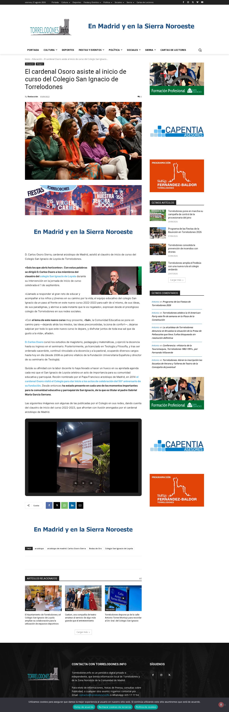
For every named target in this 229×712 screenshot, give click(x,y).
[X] (193, 2)
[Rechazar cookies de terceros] (224, 704)
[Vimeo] (197, 2)
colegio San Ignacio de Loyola (58, 276)
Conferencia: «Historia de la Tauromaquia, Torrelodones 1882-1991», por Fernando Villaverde (175, 349)
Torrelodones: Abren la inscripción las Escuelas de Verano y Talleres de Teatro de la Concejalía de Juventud (177, 364)
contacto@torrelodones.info (94, 695)
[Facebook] (183, 2)
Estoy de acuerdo (84, 707)
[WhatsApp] (64, 505)
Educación (37, 59)
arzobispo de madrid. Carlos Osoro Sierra (66, 548)
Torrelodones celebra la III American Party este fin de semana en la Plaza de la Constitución (176, 316)
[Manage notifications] (221, 704)
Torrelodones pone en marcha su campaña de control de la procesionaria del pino (185, 214)
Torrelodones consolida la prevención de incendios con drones (183, 248)
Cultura (69, 609)
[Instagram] (188, 2)
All (140, 578)
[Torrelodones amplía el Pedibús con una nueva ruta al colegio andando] (158, 267)
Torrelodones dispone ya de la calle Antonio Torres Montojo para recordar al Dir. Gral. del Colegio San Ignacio (123, 617)
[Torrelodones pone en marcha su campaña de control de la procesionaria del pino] (158, 215)
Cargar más (82, 632)
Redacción (33, 96)
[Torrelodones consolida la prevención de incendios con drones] (158, 249)
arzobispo (39, 548)
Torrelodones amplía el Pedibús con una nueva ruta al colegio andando (184, 266)
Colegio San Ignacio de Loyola (119, 548)
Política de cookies (146, 707)
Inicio (27, 59)
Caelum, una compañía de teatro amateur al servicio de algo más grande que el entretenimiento (80, 617)
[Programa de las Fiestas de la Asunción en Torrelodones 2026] (158, 233)
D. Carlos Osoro (34, 342)
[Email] (80, 505)
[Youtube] (202, 2)
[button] (200, 50)
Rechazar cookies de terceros (115, 707)
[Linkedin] (72, 505)
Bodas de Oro (95, 548)
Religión (40, 64)
